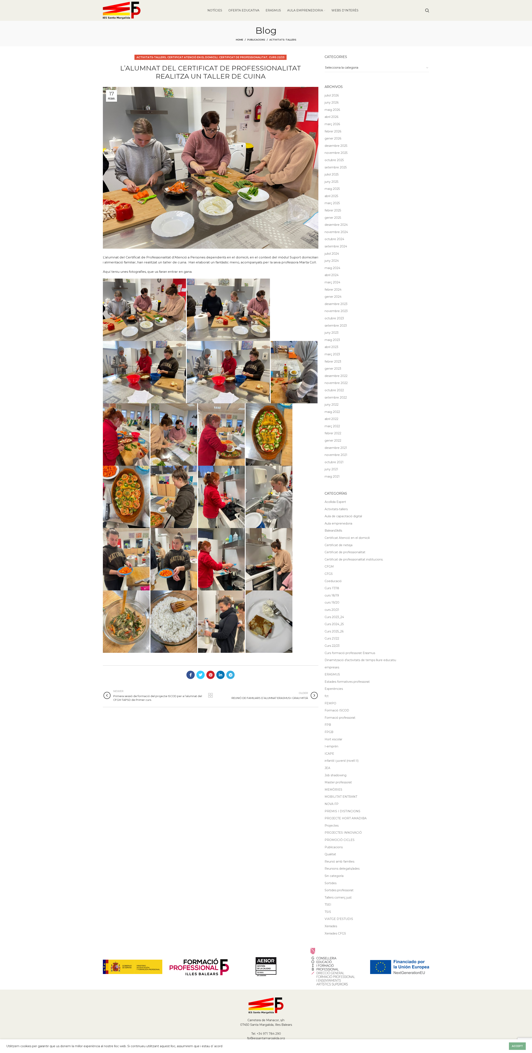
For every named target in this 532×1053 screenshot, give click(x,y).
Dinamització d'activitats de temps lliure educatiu (360, 660)
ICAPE (329, 753)
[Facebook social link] (190, 675)
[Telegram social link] (230, 675)
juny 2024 (332, 261)
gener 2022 (333, 440)
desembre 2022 (336, 376)
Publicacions (256, 39)
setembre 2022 (336, 397)
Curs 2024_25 (334, 624)
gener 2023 (333, 368)
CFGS (329, 574)
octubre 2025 (334, 160)
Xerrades (331, 926)
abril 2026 (331, 117)
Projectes (332, 825)
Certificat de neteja (338, 545)
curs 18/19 (332, 595)
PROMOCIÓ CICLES (340, 840)
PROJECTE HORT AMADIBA (346, 818)
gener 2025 (333, 218)
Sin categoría (334, 876)
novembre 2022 (336, 383)
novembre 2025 (336, 153)
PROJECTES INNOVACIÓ (343, 832)
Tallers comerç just (338, 897)
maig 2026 (332, 110)
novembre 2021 (336, 455)
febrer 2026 (333, 131)
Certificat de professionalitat (243, 57)
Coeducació (333, 581)
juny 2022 (332, 404)
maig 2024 (332, 268)
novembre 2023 (336, 311)
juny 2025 (331, 182)
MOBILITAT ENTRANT (341, 797)
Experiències (334, 689)
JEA (327, 768)
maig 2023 (332, 340)
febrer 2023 (333, 361)
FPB (328, 725)
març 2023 (332, 354)
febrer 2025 (333, 210)
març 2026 (332, 124)
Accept (517, 1046)
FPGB (329, 732)
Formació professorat (340, 718)
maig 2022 (332, 412)
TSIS (328, 912)
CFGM (329, 566)
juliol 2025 (332, 174)
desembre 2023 (336, 304)
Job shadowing (335, 775)
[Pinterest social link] (210, 675)
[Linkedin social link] (220, 675)
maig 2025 (332, 189)
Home (239, 39)
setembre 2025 (336, 167)
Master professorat (338, 782)
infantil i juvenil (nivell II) (341, 761)
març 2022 (332, 426)
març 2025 (332, 203)
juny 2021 (331, 469)
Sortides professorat (339, 890)
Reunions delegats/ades (342, 868)
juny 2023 (332, 333)
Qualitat (330, 854)
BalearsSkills (333, 530)
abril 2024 (332, 275)
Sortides (330, 883)
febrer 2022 (333, 433)
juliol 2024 (332, 254)
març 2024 (332, 282)
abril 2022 (331, 419)
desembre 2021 (336, 448)
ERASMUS (332, 674)
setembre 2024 (336, 246)
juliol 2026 (332, 95)
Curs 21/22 (332, 638)
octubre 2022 (334, 390)
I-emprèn (331, 746)
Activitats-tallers (282, 39)
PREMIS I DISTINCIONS (342, 811)
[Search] (427, 10)
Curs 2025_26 (334, 631)
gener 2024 (333, 297)
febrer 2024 (333, 289)
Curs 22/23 (276, 57)
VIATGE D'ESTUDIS (339, 919)
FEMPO (330, 703)
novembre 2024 (336, 232)
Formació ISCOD (337, 710)
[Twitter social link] (200, 675)
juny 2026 (332, 102)
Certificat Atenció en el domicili (192, 57)
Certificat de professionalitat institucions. (354, 559)
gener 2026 (333, 138)
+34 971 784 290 (269, 1034)
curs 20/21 (332, 610)
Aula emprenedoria (338, 523)
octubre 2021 (334, 462)
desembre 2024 (336, 225)
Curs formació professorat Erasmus (350, 653)
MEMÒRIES (333, 789)
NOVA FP (332, 804)
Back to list (211, 695)
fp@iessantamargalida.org (266, 1038)
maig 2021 (332, 476)
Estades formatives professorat (347, 682)
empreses (332, 667)
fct (327, 696)
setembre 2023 (336, 325)
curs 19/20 (332, 602)
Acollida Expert (335, 502)
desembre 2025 (336, 146)
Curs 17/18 (332, 588)
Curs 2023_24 (334, 617)
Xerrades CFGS (335, 933)
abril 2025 (331, 196)
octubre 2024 (334, 239)
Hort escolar (333, 739)
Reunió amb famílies (339, 861)
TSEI (328, 904)
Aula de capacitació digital (343, 516)
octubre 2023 (334, 318)
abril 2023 (331, 347)
